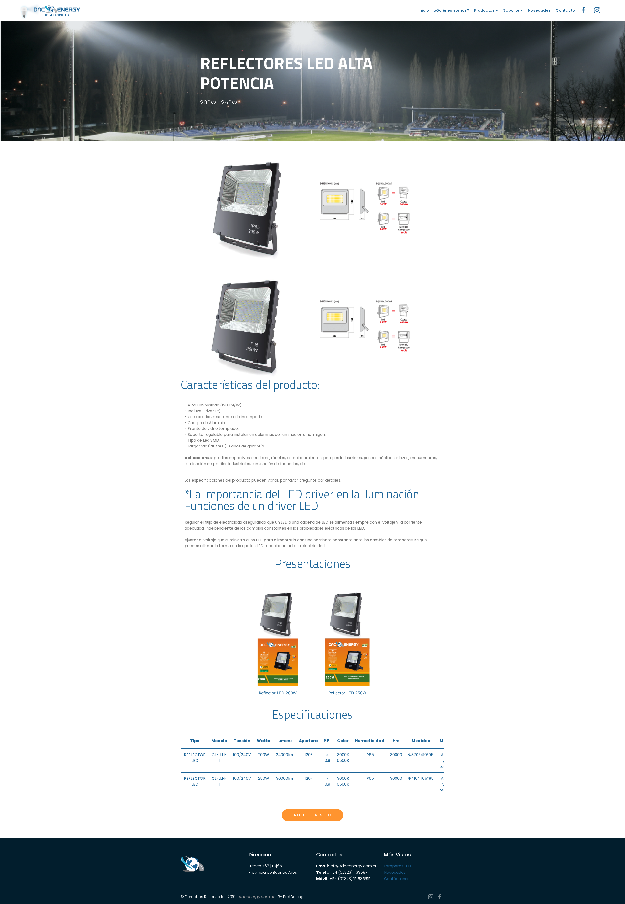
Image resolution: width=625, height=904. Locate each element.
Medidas (421, 741)
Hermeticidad (369, 741)
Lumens (284, 741)
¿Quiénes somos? (451, 10)
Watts (263, 741)
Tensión (242, 741)
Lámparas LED (397, 866)
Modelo (219, 741)
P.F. (327, 738)
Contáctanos (396, 879)
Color (343, 741)
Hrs (396, 741)
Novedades (539, 10)
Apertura (308, 741)
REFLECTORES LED (312, 815)
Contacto (565, 10)
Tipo (194, 741)
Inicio (423, 10)
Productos (484, 10)
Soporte (511, 10)
